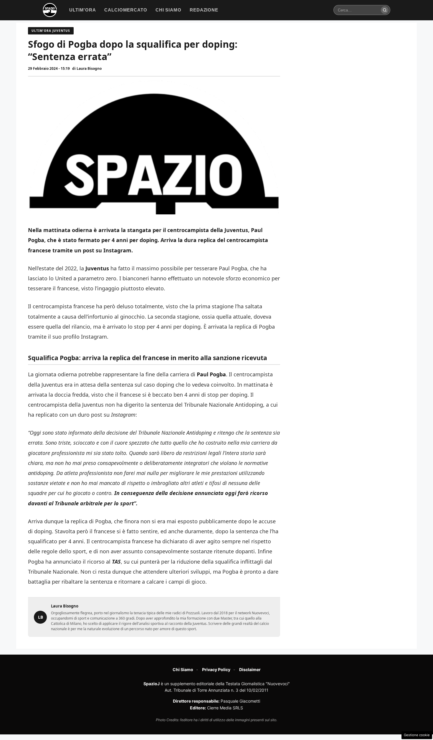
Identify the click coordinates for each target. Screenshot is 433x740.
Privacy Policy (216, 669)
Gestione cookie (417, 735)
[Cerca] (385, 10)
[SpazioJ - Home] (50, 10)
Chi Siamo (183, 669)
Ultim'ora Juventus (51, 31)
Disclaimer (250, 669)
